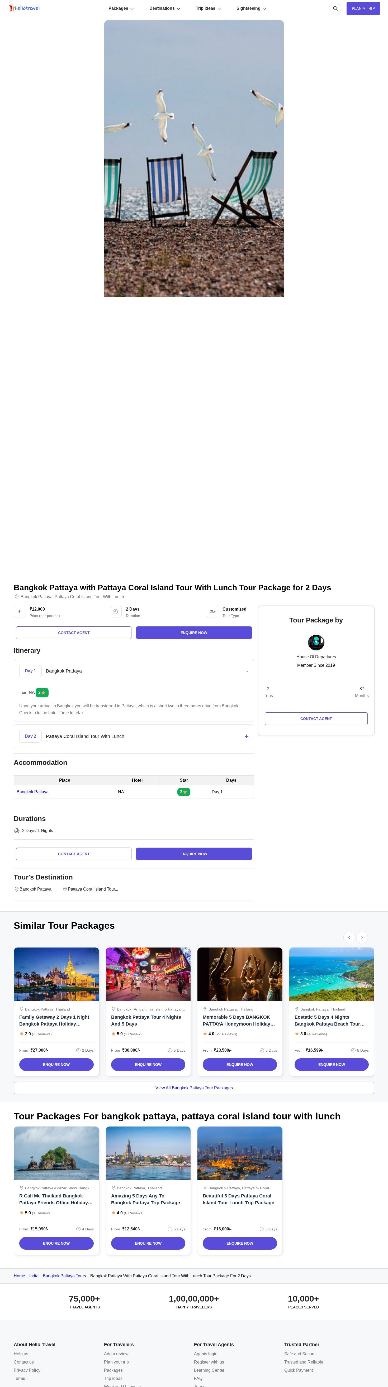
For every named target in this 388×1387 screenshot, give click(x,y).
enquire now (194, 633)
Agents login (205, 1354)
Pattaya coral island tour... (93, 889)
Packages (118, 8)
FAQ (198, 1378)
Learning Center (209, 1370)
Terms (19, 1378)
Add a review (116, 1354)
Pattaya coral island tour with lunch (89, 597)
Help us (21, 1354)
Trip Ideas (205, 8)
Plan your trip (116, 1362)
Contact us (24, 1362)
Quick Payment (298, 1370)
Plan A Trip (363, 8)
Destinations (162, 8)
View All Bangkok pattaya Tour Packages (194, 1088)
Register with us (209, 1362)
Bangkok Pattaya (33, 792)
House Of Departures (316, 657)
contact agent (74, 633)
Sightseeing (248, 8)
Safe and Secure (300, 1354)
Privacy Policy (27, 1370)
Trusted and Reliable (303, 1362)
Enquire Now (56, 1064)
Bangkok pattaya (37, 597)
